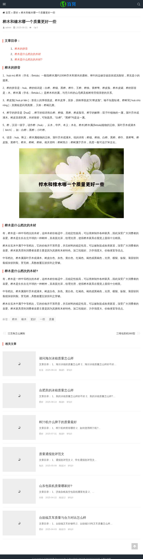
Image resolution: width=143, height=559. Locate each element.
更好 (33, 319)
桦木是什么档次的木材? (28, 59)
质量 (51, 319)
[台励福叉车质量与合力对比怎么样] (19, 523)
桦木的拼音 (21, 48)
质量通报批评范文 (51, 454)
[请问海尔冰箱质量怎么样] (19, 363)
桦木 (14, 319)
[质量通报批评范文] (19, 459)
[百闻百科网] (68, 4)
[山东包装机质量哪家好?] (19, 491)
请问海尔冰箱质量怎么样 (56, 358)
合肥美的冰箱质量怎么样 (56, 390)
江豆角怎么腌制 (16, 333)
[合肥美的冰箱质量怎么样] (19, 395)
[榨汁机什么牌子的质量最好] (19, 427)
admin (8, 27)
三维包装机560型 (125, 333)
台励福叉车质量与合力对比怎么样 (62, 518)
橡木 (24, 319)
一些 (42, 319)
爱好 (15, 12)
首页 (8, 12)
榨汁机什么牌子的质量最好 (58, 422)
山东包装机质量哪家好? (55, 486)
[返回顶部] (134, 546)
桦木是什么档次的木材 (28, 54)
